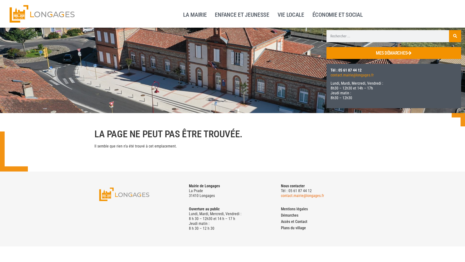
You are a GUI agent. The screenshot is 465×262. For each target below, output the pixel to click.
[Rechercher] (455, 36)
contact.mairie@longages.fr (352, 75)
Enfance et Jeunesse (242, 14)
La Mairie (195, 14)
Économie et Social (337, 14)
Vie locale (291, 14)
